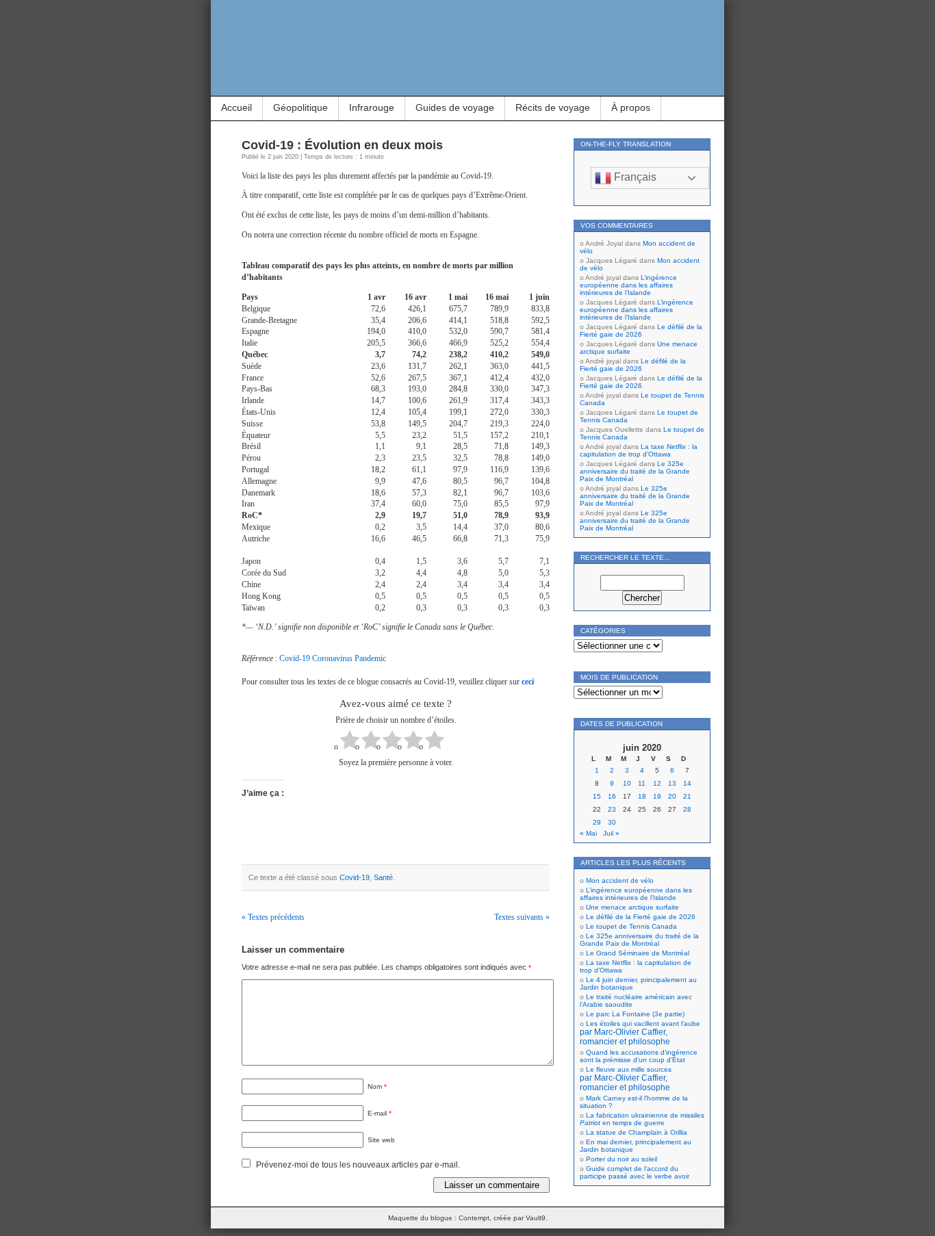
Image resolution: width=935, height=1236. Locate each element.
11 (641, 783)
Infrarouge (371, 107)
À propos (630, 107)
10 (627, 783)
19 (657, 796)
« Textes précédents (273, 917)
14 (687, 783)
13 (672, 783)
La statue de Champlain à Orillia (636, 1132)
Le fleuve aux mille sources (625, 1079)
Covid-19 (355, 877)
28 (687, 809)
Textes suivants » (522, 917)
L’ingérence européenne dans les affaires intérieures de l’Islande (628, 285)
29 (597, 822)
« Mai (588, 833)
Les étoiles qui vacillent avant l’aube (640, 1033)
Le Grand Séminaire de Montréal (637, 953)
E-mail (380, 1113)
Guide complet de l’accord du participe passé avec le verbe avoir (634, 1172)
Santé (383, 877)
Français (633, 177)
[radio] (349, 741)
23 (612, 809)
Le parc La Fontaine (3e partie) (635, 1014)
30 (612, 822)
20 (672, 796)
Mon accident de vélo (620, 880)
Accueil (236, 107)
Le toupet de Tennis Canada (631, 926)
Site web (381, 1140)
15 (597, 796)
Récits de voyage (552, 107)
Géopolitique (300, 107)
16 (612, 796)
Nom (377, 1086)
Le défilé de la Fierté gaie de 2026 (641, 330)
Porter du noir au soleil (621, 1159)
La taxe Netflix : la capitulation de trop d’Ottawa (638, 450)
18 (642, 796)
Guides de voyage (454, 107)
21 (687, 796)
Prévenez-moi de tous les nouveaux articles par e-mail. (358, 1165)
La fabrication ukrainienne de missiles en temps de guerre (642, 1118)
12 (657, 783)
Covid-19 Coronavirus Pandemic (332, 658)
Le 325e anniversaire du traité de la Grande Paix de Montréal (635, 471)
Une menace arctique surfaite (632, 907)
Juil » (611, 833)
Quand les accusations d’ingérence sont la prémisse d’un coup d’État (638, 1056)
